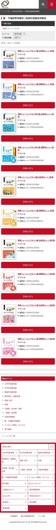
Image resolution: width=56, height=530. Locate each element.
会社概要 (32, 502)
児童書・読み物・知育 (13, 409)
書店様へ (6, 502)
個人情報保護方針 (28, 516)
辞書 (6, 404)
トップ (3, 11)
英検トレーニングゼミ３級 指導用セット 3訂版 (36, 211)
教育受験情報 (34, 490)
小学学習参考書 (11, 384)
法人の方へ (7, 496)
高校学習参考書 (11, 392)
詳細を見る (28, 75)
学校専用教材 (10, 417)
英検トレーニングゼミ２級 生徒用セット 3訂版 (36, 51)
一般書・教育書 (11, 413)
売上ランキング (35, 483)
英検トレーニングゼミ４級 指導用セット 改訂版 (36, 274)
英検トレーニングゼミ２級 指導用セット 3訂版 (36, 84)
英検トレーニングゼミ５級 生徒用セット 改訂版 (36, 305)
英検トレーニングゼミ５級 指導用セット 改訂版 (36, 339)
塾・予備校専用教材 (15, 11)
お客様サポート (9, 490)
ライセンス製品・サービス (15, 425)
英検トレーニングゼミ (11, 28)
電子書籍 (8, 429)
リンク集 (41, 516)
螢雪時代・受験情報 (12, 396)
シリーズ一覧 (10, 436)
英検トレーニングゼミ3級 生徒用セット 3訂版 (35, 177)
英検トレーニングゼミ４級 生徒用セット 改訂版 (36, 240)
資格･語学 (8, 400)
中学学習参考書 (11, 388)
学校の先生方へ (35, 496)
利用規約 (14, 516)
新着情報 (6, 508)
